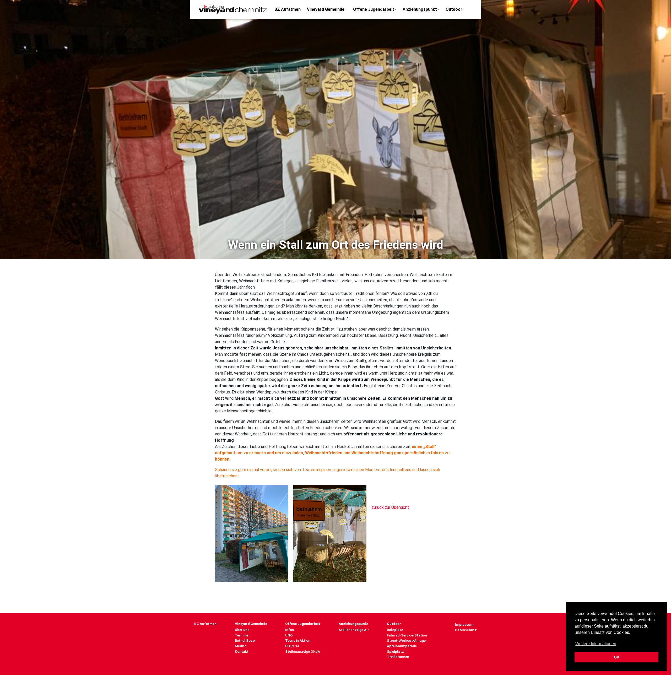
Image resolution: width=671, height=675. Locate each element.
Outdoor (454, 9)
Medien (241, 646)
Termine (241, 635)
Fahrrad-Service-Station (407, 635)
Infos (289, 630)
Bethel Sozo (245, 640)
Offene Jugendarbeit (373, 9)
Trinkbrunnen (398, 657)
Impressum (464, 624)
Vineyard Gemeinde (325, 9)
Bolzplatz (395, 630)
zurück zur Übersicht (390, 507)
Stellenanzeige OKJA (302, 651)
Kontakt (241, 651)
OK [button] (616, 657)
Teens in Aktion (297, 640)
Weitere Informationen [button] (595, 643)
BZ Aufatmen (287, 9)
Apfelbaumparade (402, 646)
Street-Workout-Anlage (406, 640)
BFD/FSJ (292, 646)
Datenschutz (466, 630)
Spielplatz (395, 651)
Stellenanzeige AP (354, 630)
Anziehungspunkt (420, 9)
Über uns (242, 630)
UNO (289, 635)
